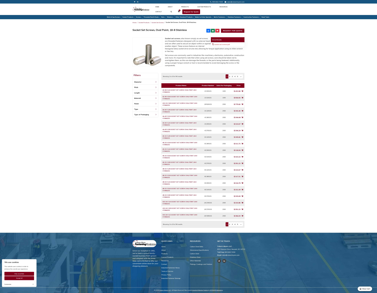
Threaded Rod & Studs (151, 17)
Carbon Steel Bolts (196, 247)
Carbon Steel (194, 254)
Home (157, 7)
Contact (158, 11)
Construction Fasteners (251, 17)
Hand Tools (265, 17)
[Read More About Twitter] (134, 2)
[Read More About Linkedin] (137, 2)
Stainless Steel (195, 257)
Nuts (162, 17)
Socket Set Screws (157, 22)
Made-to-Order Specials (203, 17)
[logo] (141, 9)
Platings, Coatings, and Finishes (201, 264)
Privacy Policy (166, 275)
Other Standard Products (184, 17)
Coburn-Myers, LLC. (165, 290)
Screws (138, 17)
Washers (170, 17)
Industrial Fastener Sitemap (170, 278)
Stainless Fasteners (234, 17)
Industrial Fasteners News (170, 268)
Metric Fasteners (219, 17)
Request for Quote (191, 12)
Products (185, 7)
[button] (365, 289)
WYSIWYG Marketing (216, 290)
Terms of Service (167, 271)
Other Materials (195, 261)
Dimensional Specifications (199, 250)
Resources (223, 7)
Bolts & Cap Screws (113, 17)
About (170, 7)
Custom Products (204, 7)
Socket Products (127, 17)
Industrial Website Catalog (200, 290)
